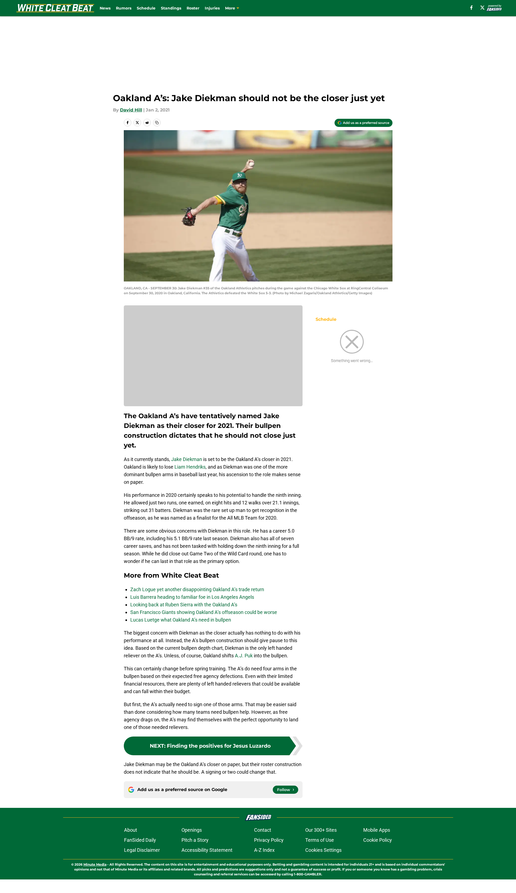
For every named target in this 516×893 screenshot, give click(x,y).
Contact (262, 830)
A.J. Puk (244, 655)
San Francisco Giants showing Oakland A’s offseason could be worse (203, 612)
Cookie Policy (377, 840)
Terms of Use (319, 840)
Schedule (146, 8)
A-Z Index (264, 850)
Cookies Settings (323, 850)
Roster (193, 8)
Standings (171, 8)
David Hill (131, 110)
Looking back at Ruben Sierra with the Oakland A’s (183, 604)
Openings (191, 830)
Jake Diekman (186, 459)
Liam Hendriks (190, 467)
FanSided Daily (140, 840)
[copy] (157, 122)
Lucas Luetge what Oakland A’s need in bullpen (180, 620)
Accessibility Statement (206, 850)
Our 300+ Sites (321, 830)
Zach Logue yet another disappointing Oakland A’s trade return (197, 589)
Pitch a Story (195, 840)
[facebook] (471, 7)
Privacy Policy (269, 840)
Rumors (123, 8)
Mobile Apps (376, 830)
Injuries (212, 8)
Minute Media (94, 864)
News (105, 8)
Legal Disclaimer (142, 850)
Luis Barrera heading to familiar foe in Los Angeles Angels (192, 597)
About (130, 830)
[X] (482, 7)
